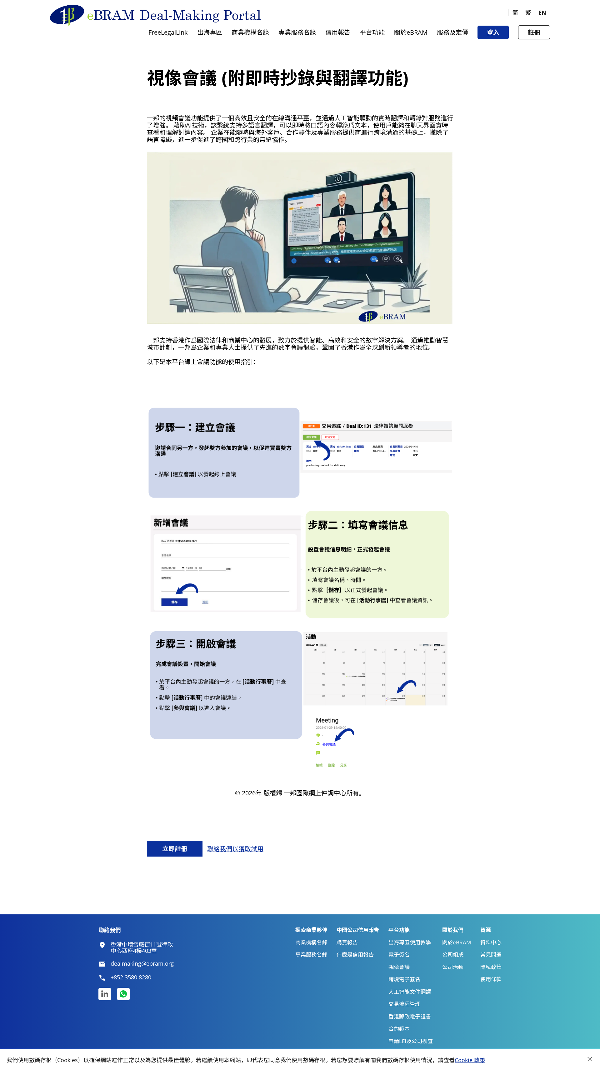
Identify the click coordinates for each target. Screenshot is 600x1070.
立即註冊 (174, 848)
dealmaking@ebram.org (142, 963)
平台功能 (372, 32)
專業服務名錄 (297, 32)
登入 (493, 32)
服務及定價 (452, 32)
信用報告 (337, 32)
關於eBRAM (411, 32)
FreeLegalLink (168, 32)
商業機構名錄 (250, 32)
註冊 (534, 32)
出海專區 (209, 32)
